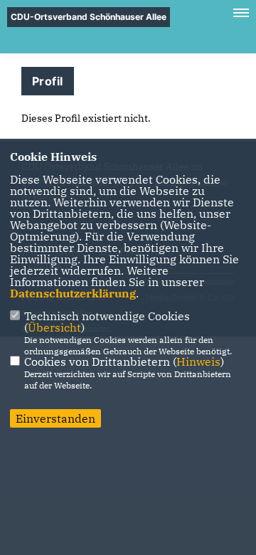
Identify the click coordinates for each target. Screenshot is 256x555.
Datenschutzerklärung (73, 293)
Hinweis (198, 361)
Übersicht (54, 327)
